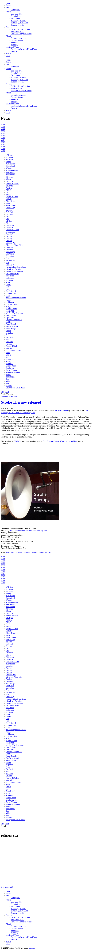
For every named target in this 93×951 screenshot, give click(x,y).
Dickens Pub (11, 243)
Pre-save (14, 51)
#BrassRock (10, 166)
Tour (7, 379)
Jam (7, 289)
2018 (3, 138)
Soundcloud (10, 359)
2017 (3, 140)
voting (8, 162)
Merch (8, 53)
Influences (15, 42)
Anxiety (9, 188)
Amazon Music (72, 441)
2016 (3, 142)
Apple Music (54, 441)
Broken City (10, 208)
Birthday (9, 199)
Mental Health (11, 309)
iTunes (8, 285)
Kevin (8, 300)
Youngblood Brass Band (15, 388)
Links (8, 56)
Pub (7, 339)
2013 (3, 149)
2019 (3, 135)
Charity (9, 223)
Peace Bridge (11, 328)
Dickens (9, 241)
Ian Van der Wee (12, 274)
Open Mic (10, 317)
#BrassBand (10, 164)
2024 (3, 124)
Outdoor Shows (17, 40)
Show (8, 353)
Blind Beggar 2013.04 (19, 23)
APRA (8, 190)
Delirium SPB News (9, 396)
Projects (9, 27)
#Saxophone (10, 173)
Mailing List (15, 10)
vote (7, 383)
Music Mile (10, 311)
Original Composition (14, 320)
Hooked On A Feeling (14, 271)
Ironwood (9, 157)
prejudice (9, 333)
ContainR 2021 (16, 16)
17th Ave (9, 155)
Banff (8, 192)
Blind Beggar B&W (18, 21)
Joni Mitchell (11, 291)
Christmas (9, 227)
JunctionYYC (11, 293)
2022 (3, 129)
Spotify (8, 361)
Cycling (9, 236)
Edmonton (10, 256)
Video (8, 381)
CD (7, 219)
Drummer (9, 249)
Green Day (10, 265)
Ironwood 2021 (17, 14)
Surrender (9, 159)
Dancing (9, 238)
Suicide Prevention (13, 372)
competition (10, 232)
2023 (3, 127)
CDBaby (9, 221)
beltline (8, 194)
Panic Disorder (11, 324)
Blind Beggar (11, 201)
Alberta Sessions (12, 184)
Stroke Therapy (12, 370)
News (8, 7)
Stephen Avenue (12, 368)
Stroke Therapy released (21, 402)
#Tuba (8, 179)
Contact (32, 948)
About (8, 36)
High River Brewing (14, 269)
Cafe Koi (9, 212)
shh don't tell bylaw (13, 350)
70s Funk (9, 181)
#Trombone (10, 175)
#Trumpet (9, 177)
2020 (3, 133)
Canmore (9, 214)
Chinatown (10, 225)
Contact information (18, 38)
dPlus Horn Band (17, 32)
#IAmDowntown (12, 170)
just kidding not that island (16, 298)
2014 (3, 146)
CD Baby (17, 441)
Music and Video (12, 47)
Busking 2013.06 (17, 25)
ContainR (9, 234)
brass (8, 203)
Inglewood (10, 278)
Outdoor (9, 322)
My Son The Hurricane (15, 313)
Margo (8, 306)
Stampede (9, 364)
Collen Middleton (12, 230)
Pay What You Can (13, 326)
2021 (3, 131)
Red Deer (9, 342)
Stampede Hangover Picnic (21, 34)
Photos (8, 12)
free (7, 263)
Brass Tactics (11, 205)
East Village (10, 252)
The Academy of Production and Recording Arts (28, 530)
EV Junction (15, 18)
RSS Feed (5, 392)
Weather (9, 386)
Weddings (14, 45)
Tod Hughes (10, 377)
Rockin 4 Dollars (12, 346)
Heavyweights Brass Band (16, 267)
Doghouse (10, 247)
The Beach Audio (61, 410)
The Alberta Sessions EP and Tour (24, 49)
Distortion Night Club (14, 245)
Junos (8, 296)
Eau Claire (10, 254)
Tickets (8, 375)
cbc (7, 216)
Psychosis (9, 337)
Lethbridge (10, 302)
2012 (3, 151)
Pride (8, 335)
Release (9, 344)
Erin (7, 258)
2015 (3, 144)
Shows (8, 5)
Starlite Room (11, 366)
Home (8, 3)
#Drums (9, 168)
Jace (7, 287)
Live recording (11, 304)
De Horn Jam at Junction (20, 29)
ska (7, 357)
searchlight (10, 348)
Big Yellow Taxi (12, 197)
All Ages (9, 186)
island (8, 282)
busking (9, 210)
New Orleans (11, 315)
